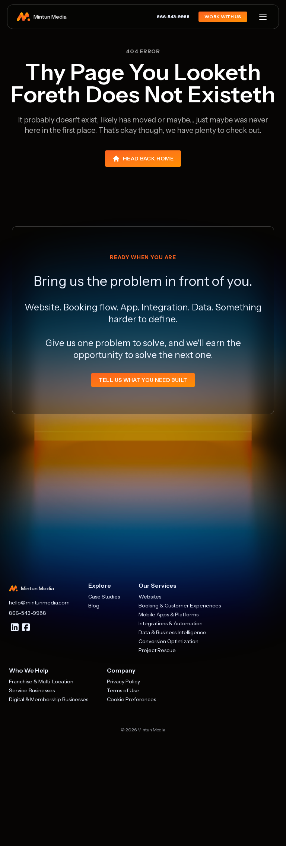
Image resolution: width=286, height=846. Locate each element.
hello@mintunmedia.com (39, 602)
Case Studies (104, 596)
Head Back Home (148, 158)
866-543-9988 (173, 16)
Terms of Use (123, 690)
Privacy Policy (123, 681)
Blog (93, 605)
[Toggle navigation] (263, 16)
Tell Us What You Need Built (143, 380)
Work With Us (222, 16)
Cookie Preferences (131, 699)
